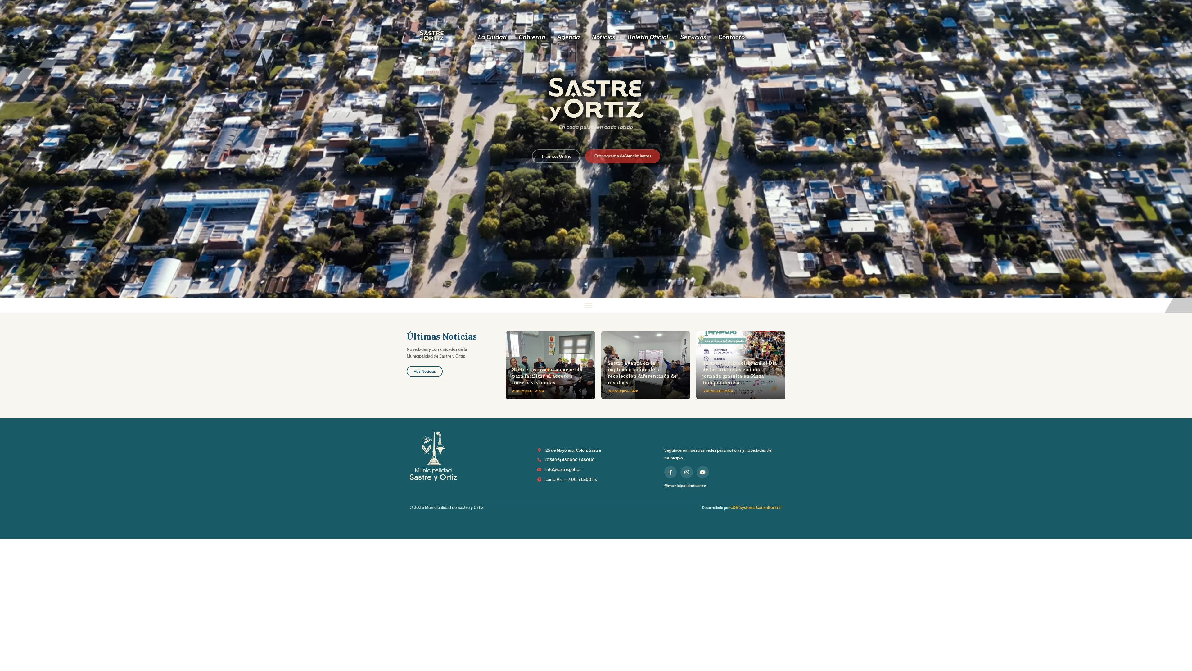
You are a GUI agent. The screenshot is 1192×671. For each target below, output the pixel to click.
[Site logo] (596, 119)
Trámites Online (556, 156)
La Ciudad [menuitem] (492, 36)
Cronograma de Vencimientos (622, 155)
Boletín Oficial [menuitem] (648, 36)
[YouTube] (703, 472)
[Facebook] (670, 472)
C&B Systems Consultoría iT (756, 507)
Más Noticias (424, 371)
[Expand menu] (596, 305)
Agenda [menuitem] (568, 36)
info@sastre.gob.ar (563, 469)
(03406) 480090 (561, 459)
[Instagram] (686, 472)
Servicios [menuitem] (693, 36)
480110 (588, 459)
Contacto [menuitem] (731, 36)
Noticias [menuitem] (604, 36)
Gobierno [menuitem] (532, 36)
